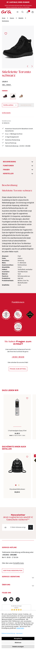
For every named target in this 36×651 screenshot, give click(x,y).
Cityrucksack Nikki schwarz (17, 489)
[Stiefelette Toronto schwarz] (18, 47)
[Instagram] (18, 599)
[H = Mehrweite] (6, 314)
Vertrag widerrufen (12, 570)
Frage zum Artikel (18, 369)
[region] (18, 47)
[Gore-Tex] (30, 314)
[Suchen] (22, 12)
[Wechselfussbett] (18, 326)
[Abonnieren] (30, 527)
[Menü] (18, 12)
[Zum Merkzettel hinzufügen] (6, 33)
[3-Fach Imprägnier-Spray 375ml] (17, 407)
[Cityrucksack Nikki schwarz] (17, 465)
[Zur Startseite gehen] (6, 11)
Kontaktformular (18, 563)
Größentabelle (6, 113)
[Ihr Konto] (28, 12)
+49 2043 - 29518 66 (18, 357)
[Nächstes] (32, 66)
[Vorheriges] (28, 66)
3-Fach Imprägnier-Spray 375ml (17, 430)
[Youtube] (11, 599)
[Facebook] (5, 599)
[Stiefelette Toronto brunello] (5, 96)
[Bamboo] (18, 314)
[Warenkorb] (32, 12)
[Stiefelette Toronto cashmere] (21, 96)
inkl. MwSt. (6, 85)
